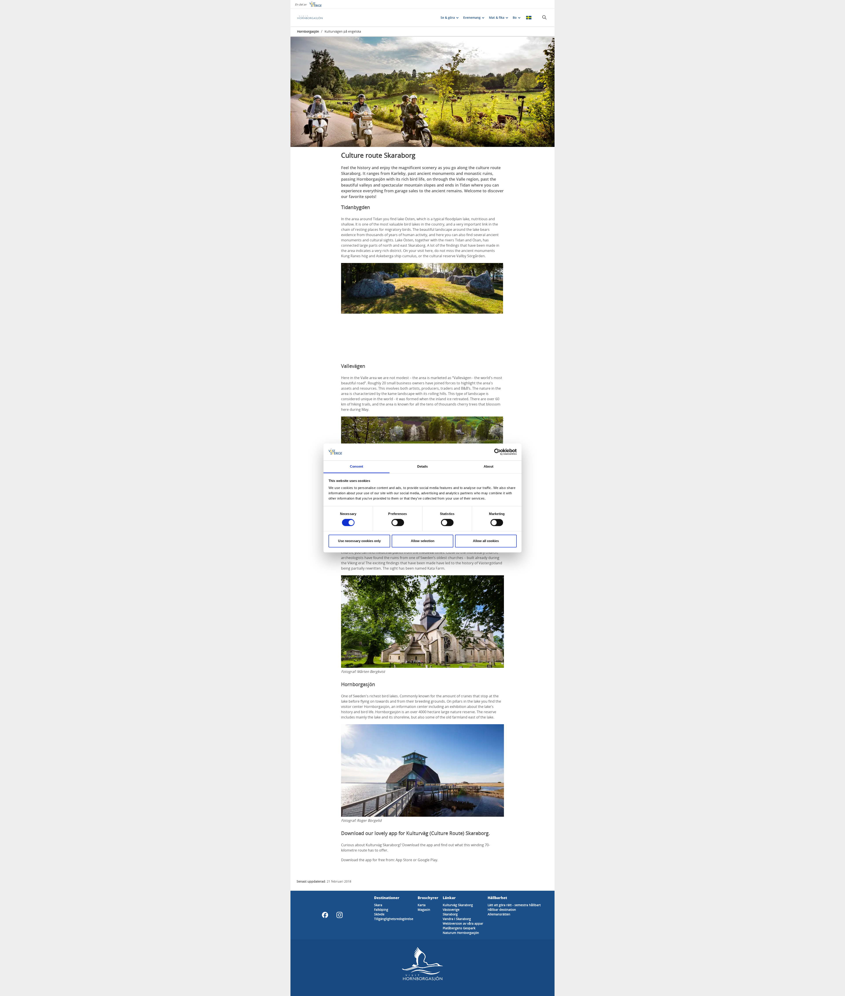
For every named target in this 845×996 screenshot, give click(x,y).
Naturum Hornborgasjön (461, 933)
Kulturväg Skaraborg (458, 905)
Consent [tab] (356, 466)
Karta (422, 905)
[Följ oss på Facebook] (325, 915)
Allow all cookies (486, 541)
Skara (378, 905)
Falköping (381, 909)
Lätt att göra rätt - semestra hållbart (514, 905)
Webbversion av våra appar (463, 923)
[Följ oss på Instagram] (339, 915)
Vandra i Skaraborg (457, 919)
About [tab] (488, 466)
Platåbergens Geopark (459, 928)
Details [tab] (422, 466)
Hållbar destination (502, 909)
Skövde (379, 914)
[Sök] (544, 17)
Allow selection (422, 541)
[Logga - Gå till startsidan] (312, 17)
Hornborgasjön (308, 31)
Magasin (424, 909)
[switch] (397, 522)
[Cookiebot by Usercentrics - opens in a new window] (497, 452)
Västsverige (451, 909)
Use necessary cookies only (359, 541)
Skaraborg (450, 914)
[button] (422, 92)
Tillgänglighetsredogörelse (393, 919)
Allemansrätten (499, 914)
